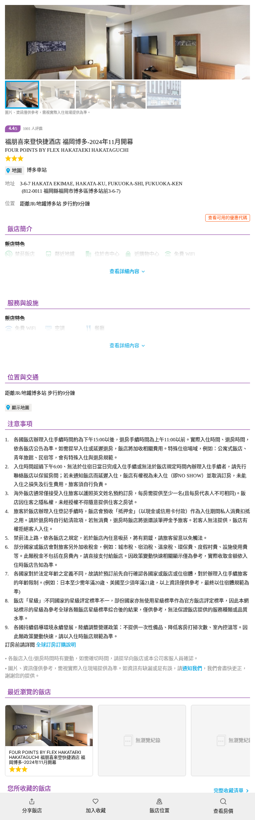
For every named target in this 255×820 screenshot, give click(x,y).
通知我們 (192, 668)
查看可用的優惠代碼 (227, 217)
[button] (13, 42)
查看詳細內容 (124, 345)
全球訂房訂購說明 (56, 644)
